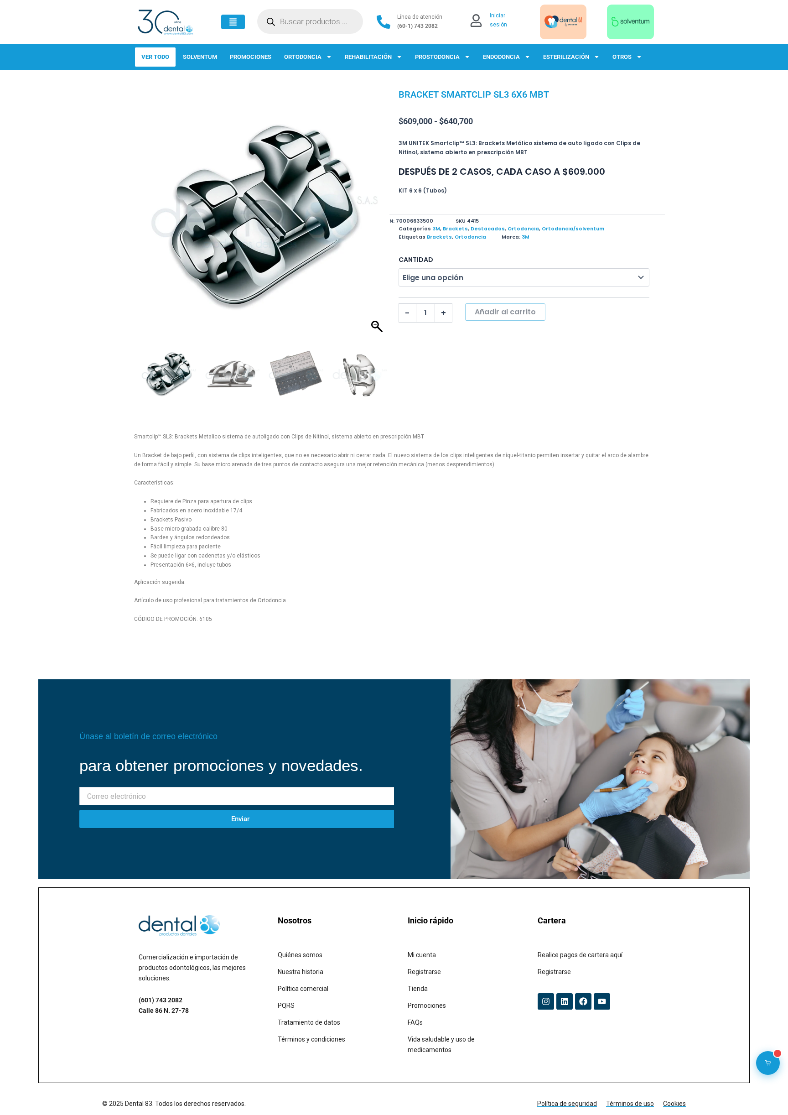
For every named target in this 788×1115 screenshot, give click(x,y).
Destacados (488, 228)
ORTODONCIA (302, 56)
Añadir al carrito (505, 312)
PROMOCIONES (250, 56)
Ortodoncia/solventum (573, 228)
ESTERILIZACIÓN (566, 56)
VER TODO (155, 56)
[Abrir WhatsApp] (765, 1092)
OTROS (622, 56)
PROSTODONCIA (437, 56)
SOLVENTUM (200, 56)
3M (436, 228)
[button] (378, 218)
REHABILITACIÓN (368, 56)
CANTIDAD (416, 259)
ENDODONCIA (501, 56)
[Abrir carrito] (768, 1063)
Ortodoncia (523, 228)
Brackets (455, 228)
